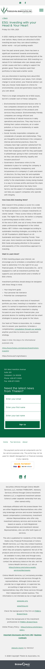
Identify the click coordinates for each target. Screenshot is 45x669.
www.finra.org (22, 606)
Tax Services (15, 442)
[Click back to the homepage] (19, 10)
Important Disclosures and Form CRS (18, 635)
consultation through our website (28, 329)
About (24, 442)
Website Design (17, 648)
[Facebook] (25, 3)
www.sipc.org (22, 601)
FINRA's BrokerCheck (28, 622)
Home (5, 442)
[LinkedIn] (20, 3)
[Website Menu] (41, 10)
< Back (5, 18)
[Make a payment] (22, 465)
